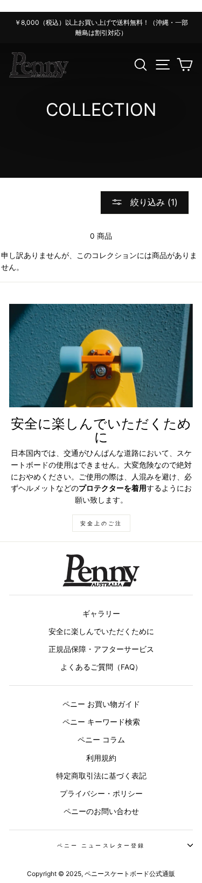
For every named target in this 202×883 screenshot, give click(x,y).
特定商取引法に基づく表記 (101, 775)
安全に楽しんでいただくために (101, 631)
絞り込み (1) (153, 202)
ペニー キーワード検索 (101, 722)
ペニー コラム (101, 739)
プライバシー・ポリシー (101, 793)
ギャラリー (101, 613)
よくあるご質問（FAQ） (101, 667)
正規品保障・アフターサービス (101, 649)
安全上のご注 (101, 523)
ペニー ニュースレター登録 (101, 845)
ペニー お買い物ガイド (101, 704)
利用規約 (101, 758)
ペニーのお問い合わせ (101, 811)
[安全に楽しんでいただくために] (101, 355)
